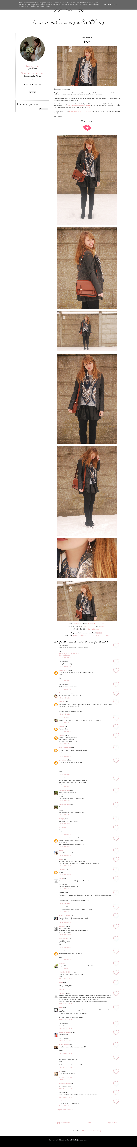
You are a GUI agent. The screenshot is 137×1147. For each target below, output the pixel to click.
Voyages (81, 10)
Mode (69, 10)
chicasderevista (63, 693)
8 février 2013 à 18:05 (65, 922)
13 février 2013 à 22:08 (65, 1041)
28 (116, 963)
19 (116, 859)
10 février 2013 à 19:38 (65, 989)
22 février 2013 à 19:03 (65, 1097)
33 (116, 1023)
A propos (56, 10)
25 (116, 926)
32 (116, 1007)
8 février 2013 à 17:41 (65, 903)
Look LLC (87, 635)
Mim (93, 635)
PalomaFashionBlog (65, 972)
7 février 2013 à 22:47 (65, 689)
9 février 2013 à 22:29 (65, 968)
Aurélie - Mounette (64, 790)
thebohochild (63, 718)
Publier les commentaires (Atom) (91, 1131)
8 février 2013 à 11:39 (65, 866)
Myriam (61, 850)
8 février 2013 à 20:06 (65, 934)
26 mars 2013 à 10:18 (65, 1106)
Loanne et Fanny (64, 1044)
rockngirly (62, 818)
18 (116, 850)
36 (116, 1057)
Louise (61, 1057)
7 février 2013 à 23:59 (65, 731)
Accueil (88, 1122)
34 (116, 1032)
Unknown (61, 701)
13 (116, 790)
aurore (61, 982)
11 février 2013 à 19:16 (65, 1019)
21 (116, 878)
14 (116, 805)
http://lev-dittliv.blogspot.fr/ (66, 1077)
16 (116, 828)
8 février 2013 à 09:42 (65, 801)
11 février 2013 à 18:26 (65, 1003)
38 (116, 1084)
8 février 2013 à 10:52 (65, 855)
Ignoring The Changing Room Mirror (69, 653)
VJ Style (106, 635)
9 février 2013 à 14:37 (65, 947)
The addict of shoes (65, 1083)
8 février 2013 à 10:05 (65, 834)
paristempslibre (63, 938)
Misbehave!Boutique (64, 655)
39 (116, 1092)
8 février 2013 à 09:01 (65, 774)
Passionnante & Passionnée (67, 838)
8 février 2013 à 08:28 (65, 756)
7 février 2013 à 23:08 (65, 714)
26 (116, 939)
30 (116, 983)
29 (116, 972)
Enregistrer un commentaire (65, 1109)
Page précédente (62, 1122)
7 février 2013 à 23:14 (65, 723)
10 (116, 748)
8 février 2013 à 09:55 (65, 823)
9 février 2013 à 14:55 (65, 959)
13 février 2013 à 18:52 (65, 1028)
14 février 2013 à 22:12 (65, 1053)
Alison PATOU (63, 670)
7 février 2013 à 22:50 (65, 698)
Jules (60, 778)
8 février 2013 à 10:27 (65, 846)
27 (116, 951)
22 (116, 893)
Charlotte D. (62, 993)
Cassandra (62, 869)
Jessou (61, 1007)
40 (116, 1101)
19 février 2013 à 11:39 (65, 1088)
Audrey (61, 878)
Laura (60, 859)
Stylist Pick (99, 635)
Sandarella (62, 963)
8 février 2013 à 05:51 (65, 744)
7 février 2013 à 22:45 (65, 680)
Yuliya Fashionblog (65, 747)
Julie (60, 1071)
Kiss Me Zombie (78, 635)
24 (116, 916)
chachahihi (62, 926)
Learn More (108, 4)
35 (116, 1045)
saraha (61, 1101)
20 (116, 870)
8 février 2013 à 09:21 (65, 786)
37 (116, 1071)
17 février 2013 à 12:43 (65, 1079)
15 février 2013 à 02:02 (65, 1067)
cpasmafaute (62, 760)
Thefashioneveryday (65, 1032)
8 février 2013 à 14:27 (65, 889)
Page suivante (113, 1122)
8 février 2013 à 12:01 (65, 874)
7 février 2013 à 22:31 (65, 666)
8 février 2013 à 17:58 (65, 912)
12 (116, 778)
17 (116, 838)
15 (116, 819)
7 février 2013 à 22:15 (65, 657)
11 (116, 760)
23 (116, 907)
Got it (116, 4)
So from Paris (63, 827)
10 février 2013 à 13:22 (65, 979)
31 (116, 993)
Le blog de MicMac (64, 915)
